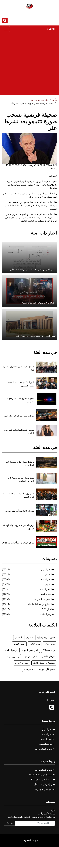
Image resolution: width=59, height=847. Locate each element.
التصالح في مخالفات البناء (40, 604)
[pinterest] (51, 707)
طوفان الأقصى (45, 594)
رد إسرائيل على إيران (43, 784)
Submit (10, 823)
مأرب (54, 100)
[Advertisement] (29, 63)
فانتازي (48, 584)
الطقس (48, 574)
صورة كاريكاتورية (47, 669)
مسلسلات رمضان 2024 (44, 663)
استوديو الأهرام (22, 663)
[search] (5, 20)
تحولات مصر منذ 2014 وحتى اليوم (19, 416)
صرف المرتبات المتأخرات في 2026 (18, 543)
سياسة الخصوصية (29, 840)
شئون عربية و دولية (46, 637)
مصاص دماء (29, 669)
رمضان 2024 (49, 650)
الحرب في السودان (43, 599)
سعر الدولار (46, 569)
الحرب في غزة (30, 656)
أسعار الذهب (46, 589)
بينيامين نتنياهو (12, 656)
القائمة (51, 29)
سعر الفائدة (46, 579)
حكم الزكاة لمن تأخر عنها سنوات (19, 511)
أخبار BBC (47, 609)
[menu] (6, 29)
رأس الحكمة (46, 614)
